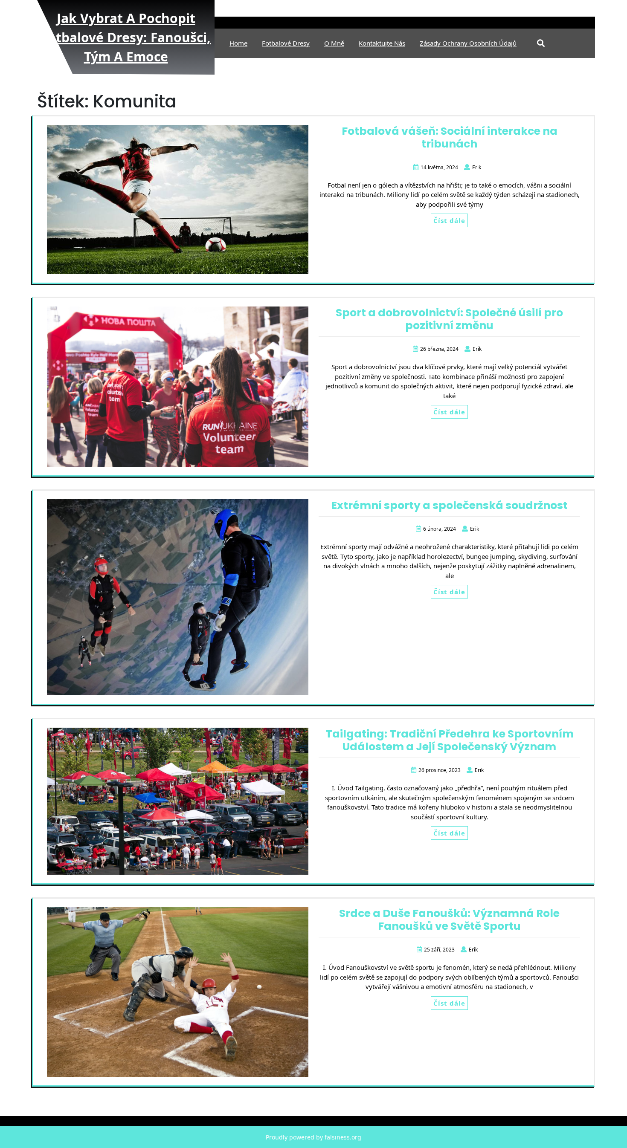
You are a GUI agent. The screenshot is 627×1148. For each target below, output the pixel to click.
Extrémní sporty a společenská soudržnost (449, 505)
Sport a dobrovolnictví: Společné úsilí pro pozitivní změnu (449, 319)
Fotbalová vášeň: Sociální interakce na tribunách (449, 137)
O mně (334, 43)
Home (238, 43)
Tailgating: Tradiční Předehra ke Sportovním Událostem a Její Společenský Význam (449, 740)
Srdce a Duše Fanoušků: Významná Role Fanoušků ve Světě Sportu (449, 920)
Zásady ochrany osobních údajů (468, 43)
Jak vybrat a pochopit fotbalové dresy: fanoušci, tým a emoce (126, 37)
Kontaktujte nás (382, 43)
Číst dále (449, 220)
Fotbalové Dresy (286, 43)
